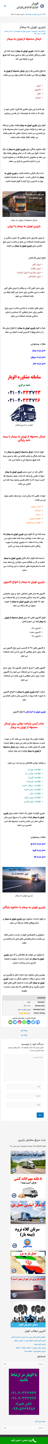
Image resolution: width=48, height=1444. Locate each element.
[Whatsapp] (24, 1022)
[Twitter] (33, 1022)
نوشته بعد (24, 1035)
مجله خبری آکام (40, 1421)
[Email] (10, 1022)
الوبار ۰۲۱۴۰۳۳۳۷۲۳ (27, 6)
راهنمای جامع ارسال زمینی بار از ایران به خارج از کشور (28, 1337)
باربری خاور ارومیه (40, 1344)
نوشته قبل (24, 1031)
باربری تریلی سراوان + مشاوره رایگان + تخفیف (30, 1348)
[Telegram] (15, 1022)
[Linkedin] (29, 1022)
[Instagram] (19, 1022)
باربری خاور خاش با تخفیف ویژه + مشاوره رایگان (30, 1340)
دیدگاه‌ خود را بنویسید (38, 31)
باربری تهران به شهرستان (22, 31)
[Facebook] (38, 1022)
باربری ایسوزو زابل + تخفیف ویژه (35, 1351)
